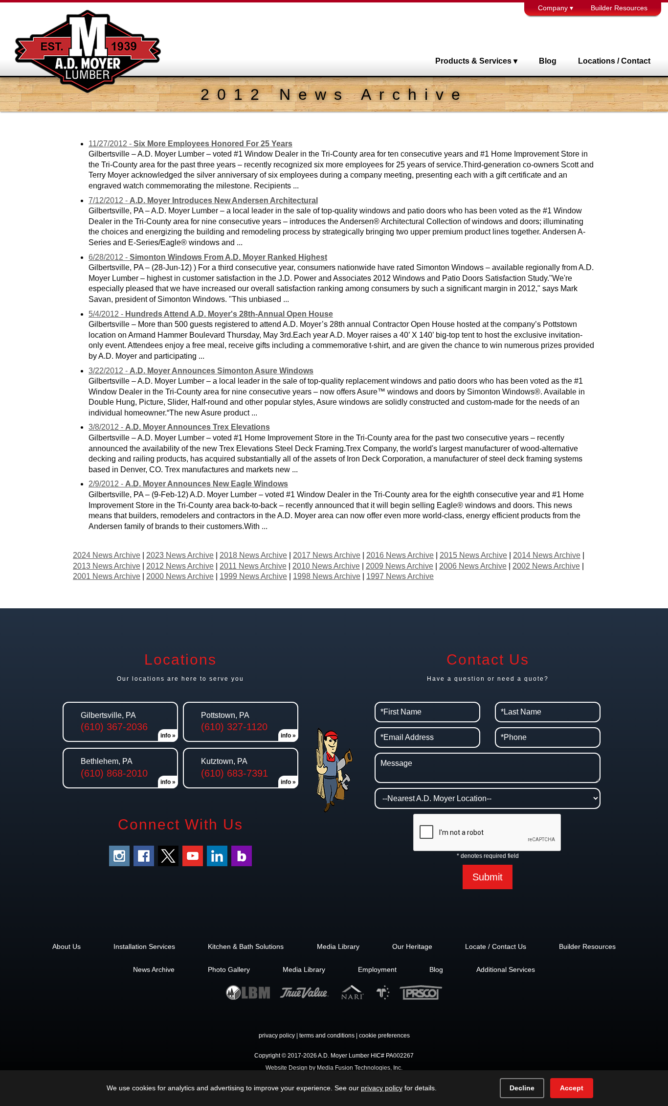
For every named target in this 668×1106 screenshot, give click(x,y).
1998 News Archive (326, 576)
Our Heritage (412, 946)
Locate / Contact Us (495, 946)
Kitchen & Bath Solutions (246, 946)
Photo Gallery (229, 969)
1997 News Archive (400, 576)
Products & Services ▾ (476, 61)
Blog (548, 61)
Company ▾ (555, 8)
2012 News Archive (180, 566)
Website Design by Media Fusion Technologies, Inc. (334, 1067)
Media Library (338, 946)
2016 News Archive (400, 555)
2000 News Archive (180, 576)
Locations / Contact (614, 61)
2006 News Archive (473, 566)
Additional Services (505, 969)
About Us (66, 946)
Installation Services (144, 946)
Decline (522, 1088)
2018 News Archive (253, 555)
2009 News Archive (399, 566)
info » (168, 735)
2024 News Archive (106, 555)
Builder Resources (619, 8)
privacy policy (277, 1035)
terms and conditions (327, 1035)
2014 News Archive (546, 555)
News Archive (154, 969)
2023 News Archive (180, 555)
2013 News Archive (106, 566)
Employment (377, 969)
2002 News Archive (546, 566)
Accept (571, 1088)
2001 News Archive (106, 576)
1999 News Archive (253, 576)
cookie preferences (384, 1035)
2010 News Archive (326, 566)
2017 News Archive (326, 555)
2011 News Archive (253, 566)
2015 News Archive (473, 555)
